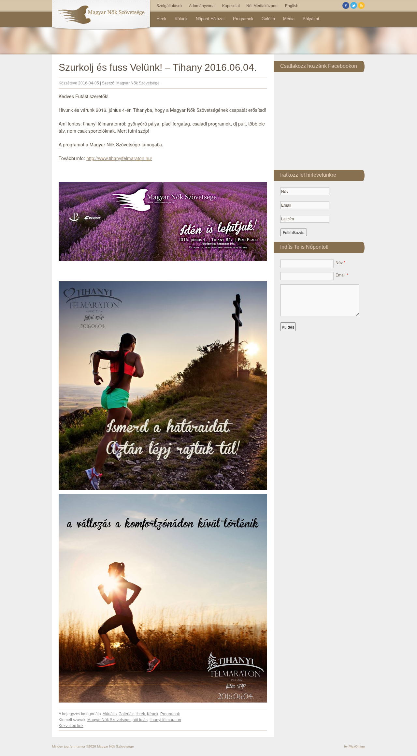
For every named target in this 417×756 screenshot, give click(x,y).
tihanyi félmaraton (165, 720)
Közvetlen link (71, 725)
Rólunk (181, 18)
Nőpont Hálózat (210, 18)
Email (342, 274)
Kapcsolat (231, 6)
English (291, 6)
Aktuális (110, 714)
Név (340, 262)
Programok (243, 18)
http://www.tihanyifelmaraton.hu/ (119, 158)
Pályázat (311, 18)
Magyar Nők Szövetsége (138, 83)
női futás (140, 720)
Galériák (126, 714)
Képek (152, 714)
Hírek (161, 18)
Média (289, 18)
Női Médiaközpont (262, 6)
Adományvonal (202, 6)
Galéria (268, 18)
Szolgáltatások (169, 6)
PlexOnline (357, 746)
